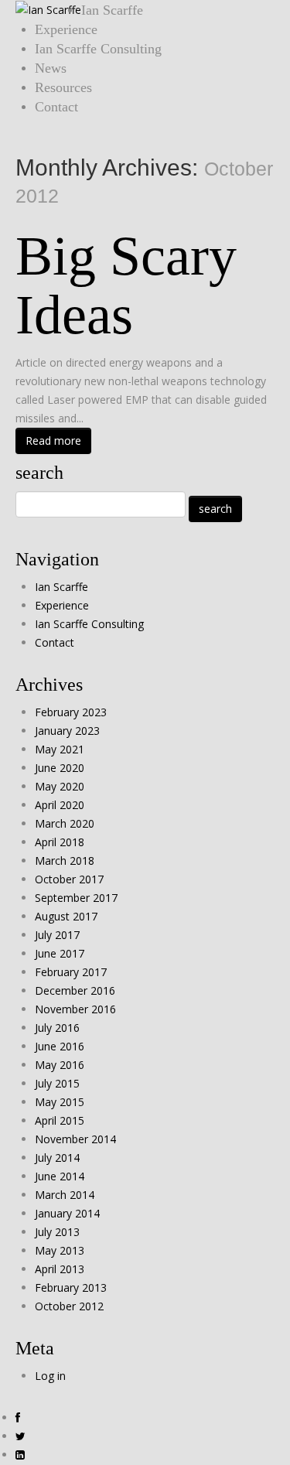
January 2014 (67, 1213)
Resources (63, 87)
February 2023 (71, 712)
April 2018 (59, 842)
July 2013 (57, 1231)
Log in (50, 1375)
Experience (66, 29)
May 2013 (59, 1250)
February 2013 (71, 1287)
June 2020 (59, 767)
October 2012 (69, 1306)
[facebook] (17, 1417)
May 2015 (59, 1101)
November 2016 (75, 1009)
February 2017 (71, 972)
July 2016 (57, 1027)
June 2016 (59, 1046)
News (51, 68)
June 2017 (59, 953)
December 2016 (75, 990)
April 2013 (59, 1269)
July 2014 (57, 1157)
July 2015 (57, 1083)
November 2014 (75, 1139)
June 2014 (59, 1176)
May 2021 (59, 749)
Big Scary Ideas (126, 285)
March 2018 (64, 860)
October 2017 (69, 879)
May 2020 (59, 786)
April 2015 (59, 1120)
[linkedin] (20, 1455)
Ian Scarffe (112, 10)
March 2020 (64, 823)
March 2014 (64, 1194)
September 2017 (76, 897)
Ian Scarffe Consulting (98, 48)
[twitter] (20, 1436)
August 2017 (66, 916)
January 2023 (67, 730)
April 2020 (59, 804)
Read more (53, 440)
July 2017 (57, 934)
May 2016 (59, 1064)
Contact (56, 106)
